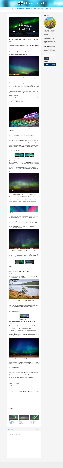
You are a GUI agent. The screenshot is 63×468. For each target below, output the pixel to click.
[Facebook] (54, 3)
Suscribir (46, 58)
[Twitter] (56, 3)
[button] (15, 8)
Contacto (46, 8)
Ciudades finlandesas (20, 8)
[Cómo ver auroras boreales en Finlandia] (24, 417)
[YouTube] (58, 3)
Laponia (34, 8)
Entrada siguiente (38, 429)
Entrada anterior (10, 429)
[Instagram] (57, 3)
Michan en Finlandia (34, 3)
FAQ (50, 8)
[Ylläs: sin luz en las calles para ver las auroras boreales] (13, 417)
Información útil (40, 8)
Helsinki (13, 8)
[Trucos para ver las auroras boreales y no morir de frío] (34, 417)
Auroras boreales (29, 8)
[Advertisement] (24, 400)
